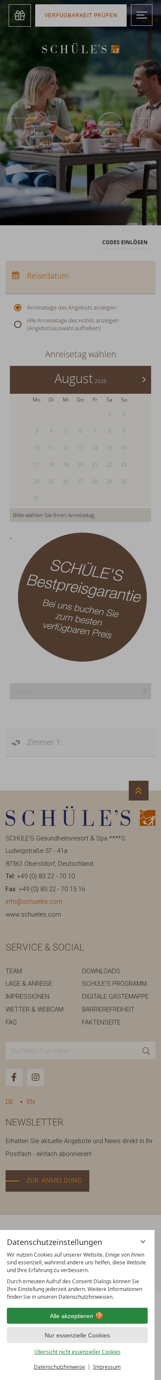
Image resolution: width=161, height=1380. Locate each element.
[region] (77, 1276)
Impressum (107, 1367)
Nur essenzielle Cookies (77, 1335)
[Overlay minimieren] (143, 1241)
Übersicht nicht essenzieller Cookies (77, 1351)
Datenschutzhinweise (59, 1367)
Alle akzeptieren (71, 1316)
